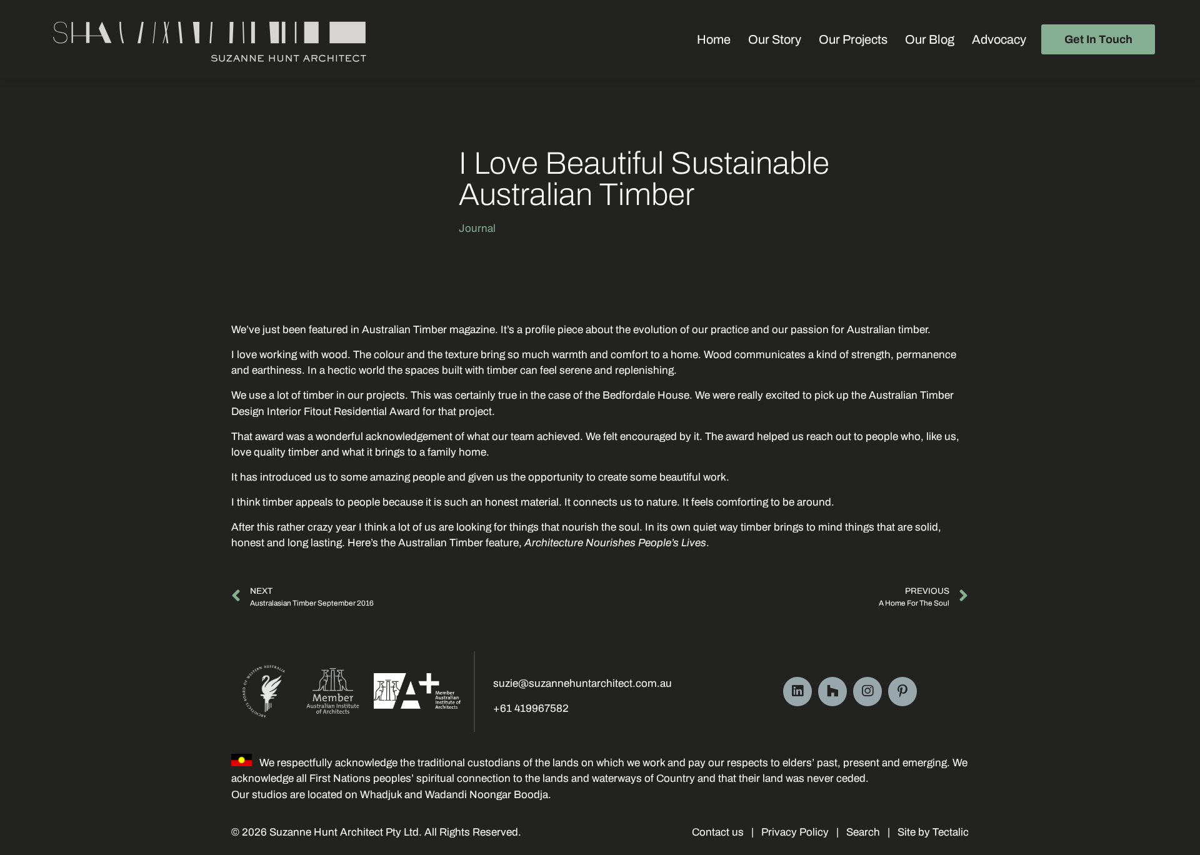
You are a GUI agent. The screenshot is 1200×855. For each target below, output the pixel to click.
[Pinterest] (902, 691)
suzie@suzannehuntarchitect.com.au (582, 683)
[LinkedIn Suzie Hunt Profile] (797, 691)
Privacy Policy (795, 832)
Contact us (717, 832)
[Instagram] (867, 691)
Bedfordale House (645, 395)
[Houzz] (832, 691)
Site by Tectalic (932, 832)
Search (863, 832)
